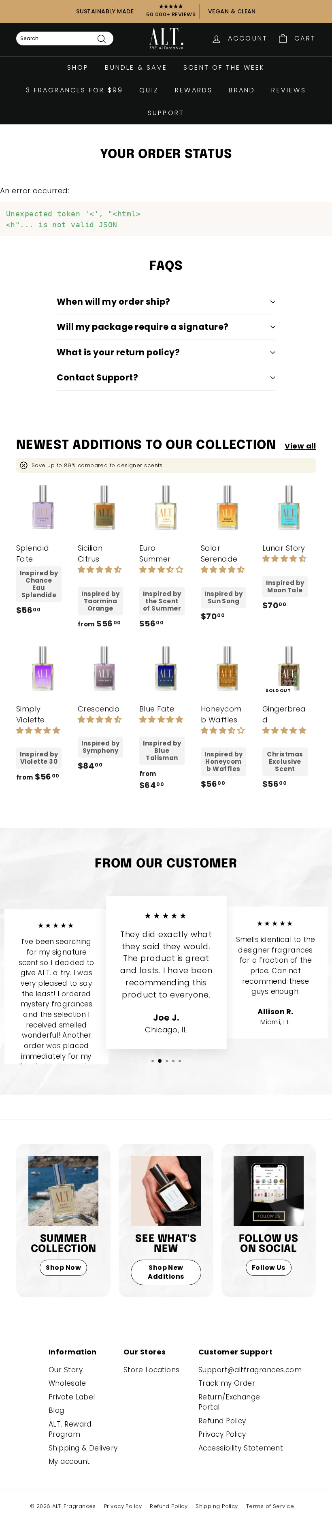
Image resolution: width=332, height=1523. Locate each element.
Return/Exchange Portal (229, 1402)
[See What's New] (166, 1191)
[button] (99, 569)
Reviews (288, 90)
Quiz (149, 90)
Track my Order (226, 1383)
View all (300, 446)
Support (166, 112)
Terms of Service (270, 1506)
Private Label (72, 1397)
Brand (242, 90)
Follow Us (268, 1267)
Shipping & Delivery (83, 1448)
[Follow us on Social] (269, 1191)
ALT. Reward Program (70, 1429)
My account (69, 1461)
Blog (56, 1410)
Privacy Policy (222, 1434)
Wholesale (67, 1383)
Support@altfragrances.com (250, 1370)
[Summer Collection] (63, 1191)
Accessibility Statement (240, 1448)
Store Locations (151, 1370)
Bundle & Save (136, 67)
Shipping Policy (217, 1506)
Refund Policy (222, 1421)
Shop (78, 67)
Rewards (194, 90)
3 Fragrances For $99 (74, 90)
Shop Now (63, 1267)
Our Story (66, 1370)
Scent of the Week (224, 67)
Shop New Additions (166, 1272)
